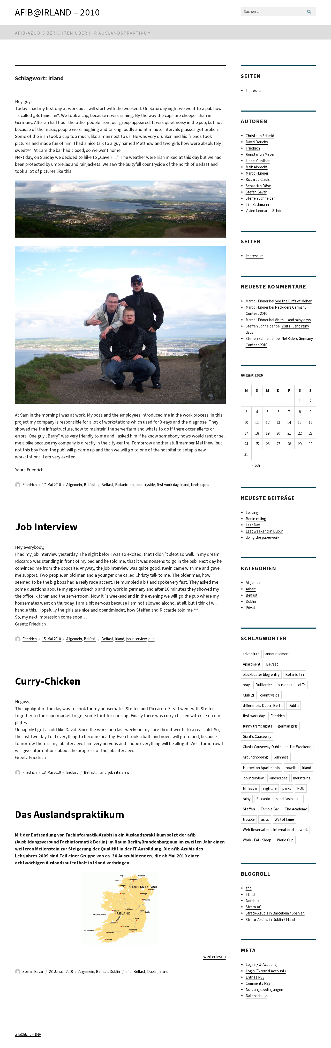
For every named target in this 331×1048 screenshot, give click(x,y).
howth (291, 767)
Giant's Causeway (257, 736)
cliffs (302, 684)
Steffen (249, 809)
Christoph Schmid (260, 135)
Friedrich (29, 484)
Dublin (115, 971)
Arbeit (251, 589)
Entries (255, 977)
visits (264, 819)
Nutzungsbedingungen (264, 989)
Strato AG (253, 907)
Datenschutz (256, 995)
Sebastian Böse (258, 186)
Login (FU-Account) (261, 964)
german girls (288, 726)
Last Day (253, 525)
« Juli (256, 465)
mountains (301, 778)
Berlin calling (256, 518)
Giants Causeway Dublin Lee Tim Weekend (277, 746)
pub (151, 639)
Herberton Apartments (261, 767)
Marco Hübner (257, 173)
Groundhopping (255, 757)
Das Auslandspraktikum (69, 814)
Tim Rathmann (257, 204)
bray (246, 684)
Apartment (251, 664)
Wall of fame (284, 819)
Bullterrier (263, 684)
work (304, 829)
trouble (249, 819)
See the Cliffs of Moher (293, 301)
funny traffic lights (257, 726)
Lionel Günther (258, 160)
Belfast (90, 484)
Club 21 (248, 695)
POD (301, 788)
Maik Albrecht (257, 167)
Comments (258, 983)
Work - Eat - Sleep (257, 840)
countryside (145, 484)
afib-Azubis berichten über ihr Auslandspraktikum (83, 33)
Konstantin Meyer (260, 154)
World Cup (285, 840)
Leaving (252, 512)
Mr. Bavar (250, 788)
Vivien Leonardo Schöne (265, 210)
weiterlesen (214, 956)
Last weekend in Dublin (264, 531)
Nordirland (254, 900)
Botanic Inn (124, 484)
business (285, 684)
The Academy (296, 809)
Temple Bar (270, 809)
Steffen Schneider (260, 198)
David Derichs (257, 142)
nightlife (270, 788)
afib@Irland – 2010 (57, 12)
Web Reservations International (268, 829)
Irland (184, 484)
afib (129, 971)
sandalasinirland (289, 798)
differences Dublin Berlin (263, 705)
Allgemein (74, 484)
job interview (136, 639)
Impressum (255, 90)
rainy (247, 798)
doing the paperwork (262, 537)
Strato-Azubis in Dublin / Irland (270, 919)
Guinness (281, 757)
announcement (277, 653)
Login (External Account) (266, 971)
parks (286, 788)
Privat (250, 607)
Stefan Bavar (32, 971)
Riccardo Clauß (258, 179)
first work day (167, 484)
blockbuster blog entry (261, 674)
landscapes (200, 484)
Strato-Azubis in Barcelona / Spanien (275, 913)
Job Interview (46, 527)
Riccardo (263, 798)
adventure (251, 653)
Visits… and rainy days (293, 320)
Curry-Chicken (47, 681)
